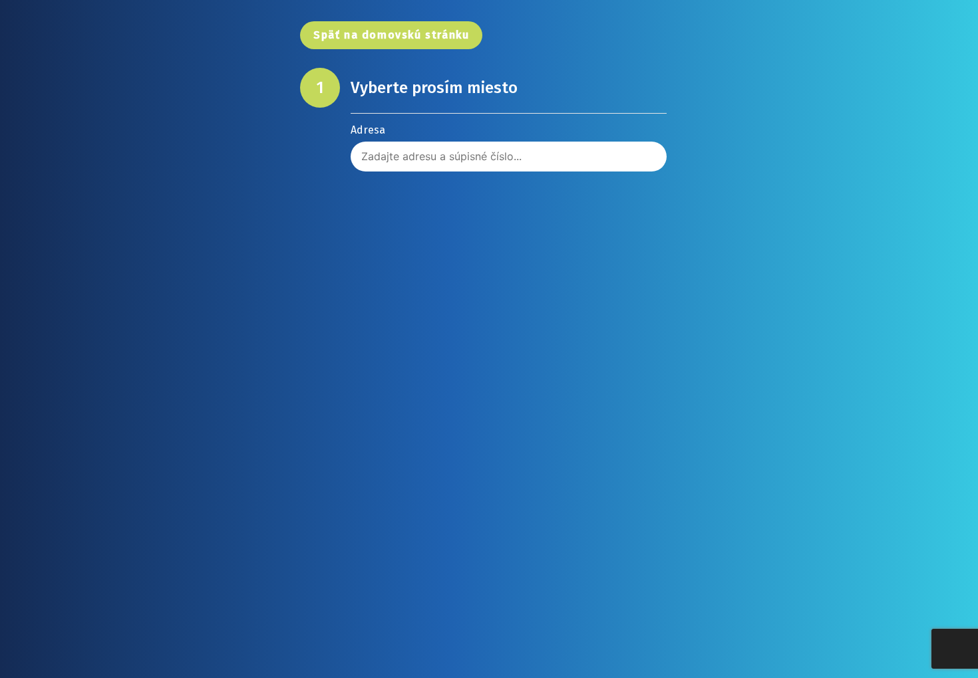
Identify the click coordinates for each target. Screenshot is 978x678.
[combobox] (509, 156)
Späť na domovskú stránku (391, 35)
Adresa (368, 130)
